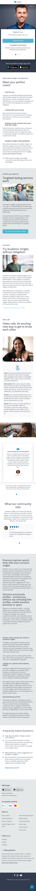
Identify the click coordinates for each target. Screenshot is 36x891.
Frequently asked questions (26, 815)
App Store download (7, 793)
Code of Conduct (23, 827)
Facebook (4, 839)
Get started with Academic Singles (15, 231)
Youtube (4, 842)
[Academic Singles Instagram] (17, 875)
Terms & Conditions (7, 821)
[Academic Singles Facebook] (14, 875)
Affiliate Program (23, 818)
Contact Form (22, 830)
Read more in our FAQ (12, 768)
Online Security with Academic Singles (17, 152)
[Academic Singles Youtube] (20, 875)
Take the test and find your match (14, 308)
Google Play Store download (9, 795)
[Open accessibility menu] (32, 887)
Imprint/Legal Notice (7, 818)
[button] (15, 54)
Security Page (22, 824)
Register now (18, 41)
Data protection (6, 815)
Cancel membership (24, 821)
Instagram (4, 844)
